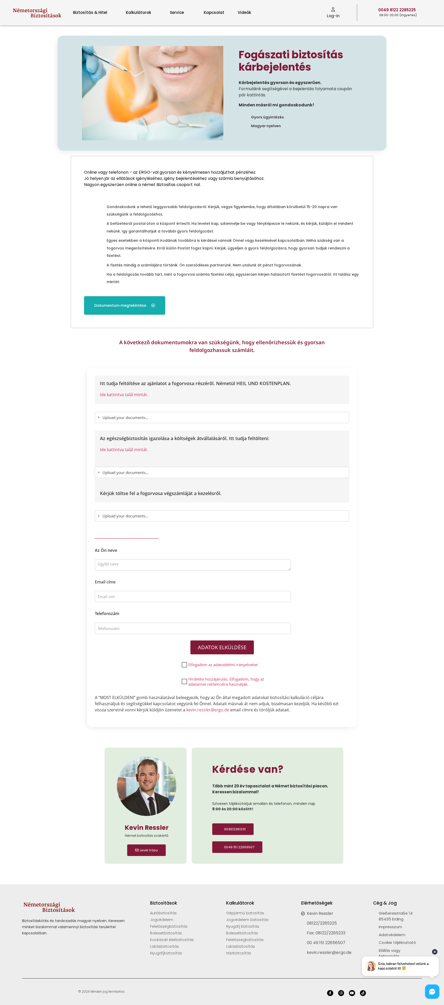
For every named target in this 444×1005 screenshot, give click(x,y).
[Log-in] (333, 9)
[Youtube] (352, 993)
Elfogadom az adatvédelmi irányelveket (223, 664)
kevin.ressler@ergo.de (207, 710)
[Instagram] (341, 993)
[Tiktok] (363, 993)
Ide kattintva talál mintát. (124, 394)
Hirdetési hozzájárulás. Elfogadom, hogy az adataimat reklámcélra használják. (226, 681)
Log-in (333, 15)
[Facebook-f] (330, 993)
